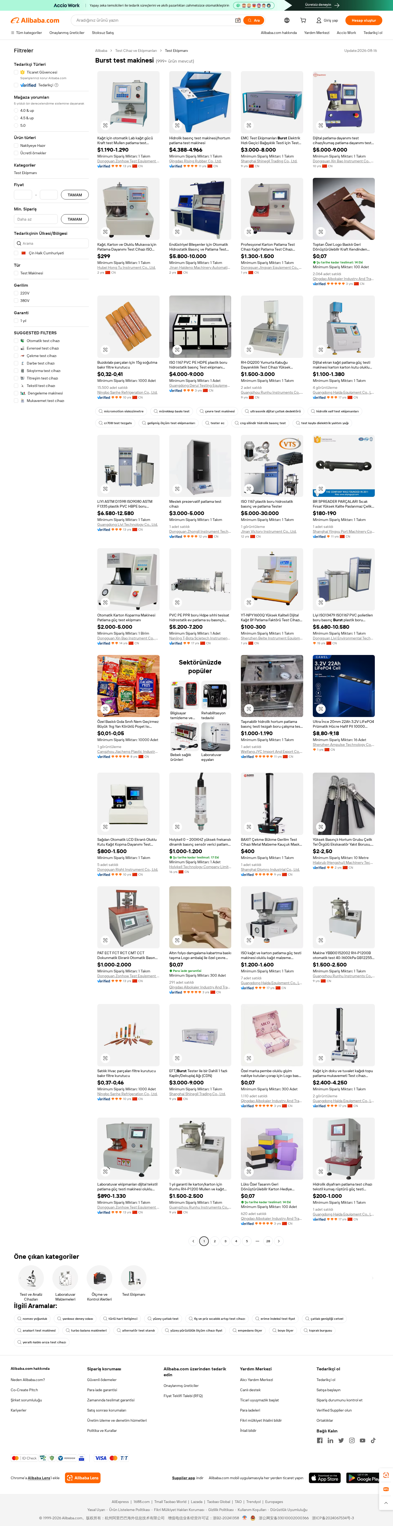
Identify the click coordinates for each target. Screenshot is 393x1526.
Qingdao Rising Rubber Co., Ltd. (195, 161)
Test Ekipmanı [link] (176, 50)
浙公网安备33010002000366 (284, 1518)
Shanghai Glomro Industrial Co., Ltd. (270, 869)
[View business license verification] (244, 1518)
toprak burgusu (320, 1330)
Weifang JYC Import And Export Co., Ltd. (272, 751)
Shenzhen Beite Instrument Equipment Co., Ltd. (272, 638)
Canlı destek (250, 1390)
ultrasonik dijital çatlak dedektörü (275, 411)
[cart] (304, 21)
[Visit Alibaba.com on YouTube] (362, 1440)
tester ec (218, 423)
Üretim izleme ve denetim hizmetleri (117, 1420)
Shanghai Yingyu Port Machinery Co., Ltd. (344, 531)
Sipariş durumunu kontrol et (340, 1400)
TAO (238, 1502)
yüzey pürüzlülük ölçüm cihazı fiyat (196, 1330)
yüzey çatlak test (166, 1319)
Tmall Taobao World (170, 1502)
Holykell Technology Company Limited (200, 867)
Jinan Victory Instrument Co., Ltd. (268, 531)
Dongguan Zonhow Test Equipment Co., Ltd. (128, 161)
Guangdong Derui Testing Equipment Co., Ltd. (200, 385)
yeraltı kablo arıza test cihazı (44, 1342)
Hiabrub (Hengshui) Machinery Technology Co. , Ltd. (344, 862)
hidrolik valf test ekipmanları (337, 411)
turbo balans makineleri (89, 1330)
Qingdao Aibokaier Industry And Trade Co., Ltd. (344, 279)
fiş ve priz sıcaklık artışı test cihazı (219, 1319)
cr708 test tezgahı (118, 423)
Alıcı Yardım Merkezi (256, 1380)
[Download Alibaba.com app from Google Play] (364, 1478)
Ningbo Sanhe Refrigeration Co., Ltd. (127, 392)
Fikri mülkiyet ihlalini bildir (261, 1420)
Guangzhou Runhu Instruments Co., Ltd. (272, 392)
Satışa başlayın (329, 1390)
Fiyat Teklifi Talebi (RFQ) (183, 1396)
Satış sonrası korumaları (106, 1410)
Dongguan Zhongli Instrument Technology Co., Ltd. (200, 531)
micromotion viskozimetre (124, 411)
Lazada (196, 1502)
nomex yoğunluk (35, 1319)
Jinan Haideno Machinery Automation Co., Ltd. (200, 267)
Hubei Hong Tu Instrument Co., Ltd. (126, 267)
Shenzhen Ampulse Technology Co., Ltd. (344, 744)
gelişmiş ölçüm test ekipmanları (171, 423)
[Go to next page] (279, 1241)
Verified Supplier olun (334, 1410)
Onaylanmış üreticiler (181, 1385)
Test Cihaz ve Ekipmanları (136, 50)
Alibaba (101, 50)
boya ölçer (286, 1330)
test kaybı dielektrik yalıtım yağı (325, 423)
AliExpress (120, 1502)
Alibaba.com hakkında (30, 1368)
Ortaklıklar (325, 1420)
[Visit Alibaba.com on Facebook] (320, 1440)
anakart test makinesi (39, 1330)
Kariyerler (18, 1410)
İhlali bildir (248, 1430)
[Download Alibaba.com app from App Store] (325, 1478)
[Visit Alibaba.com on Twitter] (341, 1440)
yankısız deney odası (78, 1319)
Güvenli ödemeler (102, 1380)
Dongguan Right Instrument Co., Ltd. (127, 869)
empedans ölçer (250, 1330)
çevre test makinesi (220, 411)
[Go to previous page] (193, 1241)
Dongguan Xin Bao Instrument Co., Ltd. (344, 161)
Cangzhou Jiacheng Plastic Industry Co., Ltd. (128, 751)
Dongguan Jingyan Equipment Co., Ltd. (272, 267)
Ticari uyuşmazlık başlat (259, 1400)
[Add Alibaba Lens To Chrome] (83, 1478)
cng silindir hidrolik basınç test (263, 423)
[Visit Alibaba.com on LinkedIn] (330, 1440)
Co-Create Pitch (24, 1390)
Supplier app (183, 1478)
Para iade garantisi (102, 1390)
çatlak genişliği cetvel (327, 1319)
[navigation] (51, 646)
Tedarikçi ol (326, 1380)
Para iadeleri (250, 1410)
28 (268, 1241)
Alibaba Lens (39, 1478)
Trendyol (253, 1502)
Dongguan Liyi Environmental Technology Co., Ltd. (344, 638)
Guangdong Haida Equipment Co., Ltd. (344, 392)
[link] (386, 1475)
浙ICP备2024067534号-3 (333, 1518)
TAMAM (75, 195)
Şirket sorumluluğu (26, 1400)
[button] (238, 20)
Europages (274, 1502)
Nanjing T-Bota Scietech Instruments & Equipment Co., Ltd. (200, 638)
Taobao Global (218, 1502)
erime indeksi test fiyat (278, 1319)
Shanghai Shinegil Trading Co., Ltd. (269, 161)
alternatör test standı (138, 1330)
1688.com (141, 1502)
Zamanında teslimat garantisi (110, 1400)
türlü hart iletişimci (123, 1319)
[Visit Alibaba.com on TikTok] (373, 1440)
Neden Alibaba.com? (28, 1380)
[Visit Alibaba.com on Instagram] (352, 1440)
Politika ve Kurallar (102, 1430)
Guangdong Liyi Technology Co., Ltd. (127, 524)
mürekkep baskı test (174, 411)
